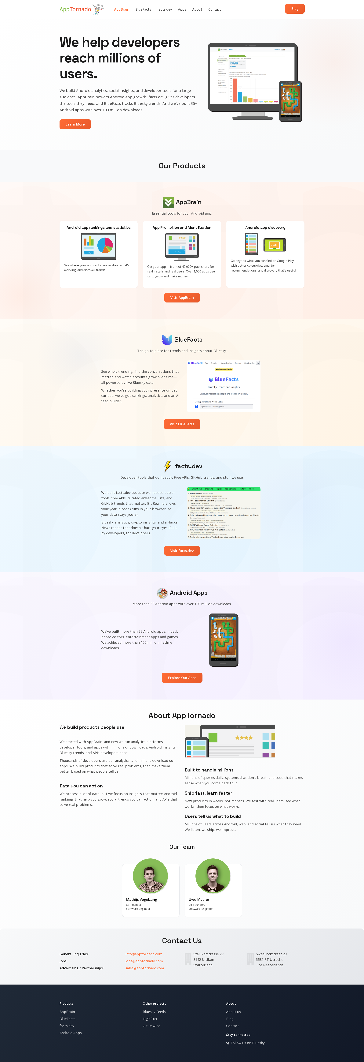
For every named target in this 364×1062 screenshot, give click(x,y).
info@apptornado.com (143, 954)
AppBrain (121, 9)
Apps (182, 9)
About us (233, 1011)
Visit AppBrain (182, 297)
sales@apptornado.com (144, 968)
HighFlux (150, 1018)
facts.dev (164, 9)
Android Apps (71, 1032)
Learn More (75, 124)
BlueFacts (143, 9)
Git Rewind (151, 1025)
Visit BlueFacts (182, 424)
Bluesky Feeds (154, 1011)
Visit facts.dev (182, 550)
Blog (295, 8)
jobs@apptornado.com (144, 961)
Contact (214, 9)
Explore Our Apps (182, 677)
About (197, 9)
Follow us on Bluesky (248, 1043)
